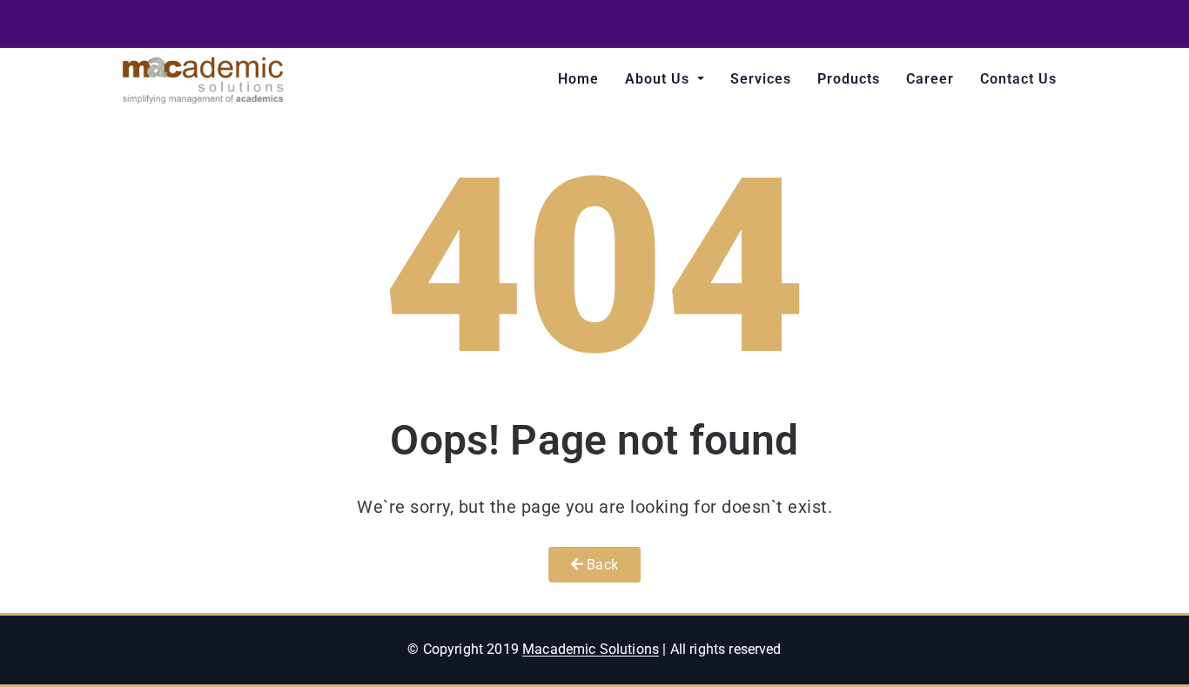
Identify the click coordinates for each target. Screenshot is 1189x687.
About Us (659, 79)
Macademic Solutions (590, 649)
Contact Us (1018, 79)
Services (760, 79)
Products (848, 79)
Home (578, 79)
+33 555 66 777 (847, 25)
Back (600, 564)
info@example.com (1009, 25)
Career (930, 79)
